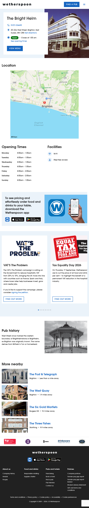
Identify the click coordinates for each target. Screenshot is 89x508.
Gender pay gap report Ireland (75, 481)
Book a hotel (50, 477)
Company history (9, 473)
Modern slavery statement (76, 485)
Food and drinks (31, 469)
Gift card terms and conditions (74, 489)
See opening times (19, 41)
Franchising (50, 473)
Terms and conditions (17, 497)
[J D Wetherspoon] (17, 4)
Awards (5, 477)
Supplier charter (29, 477)
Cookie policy (44, 497)
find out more (15, 300)
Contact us (50, 486)
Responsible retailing (31, 473)
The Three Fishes (40, 423)
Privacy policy (32, 497)
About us (6, 469)
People (5, 480)
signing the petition (19, 292)
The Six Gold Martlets (43, 407)
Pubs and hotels (53, 469)
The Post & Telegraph (43, 374)
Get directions (31, 32)
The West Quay (39, 390)
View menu (15, 48)
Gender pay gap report (75, 477)
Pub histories (50, 483)
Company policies (73, 473)
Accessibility (56, 497)
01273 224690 (16, 25)
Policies (70, 469)
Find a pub (71, 4)
